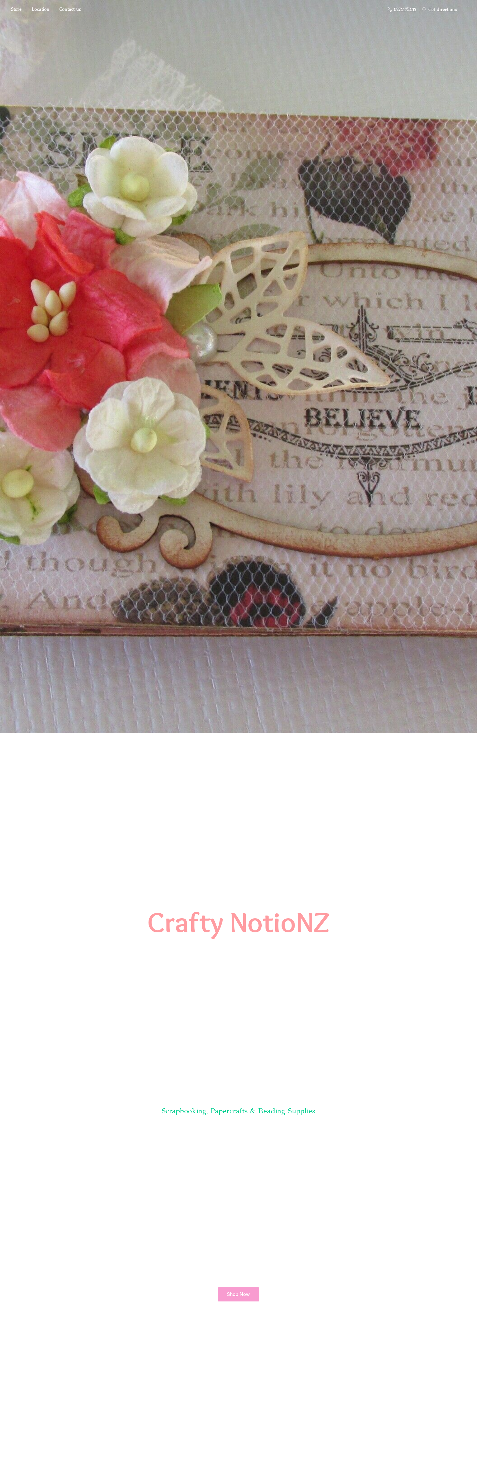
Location (40, 9)
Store (16, 9)
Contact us (70, 9)
